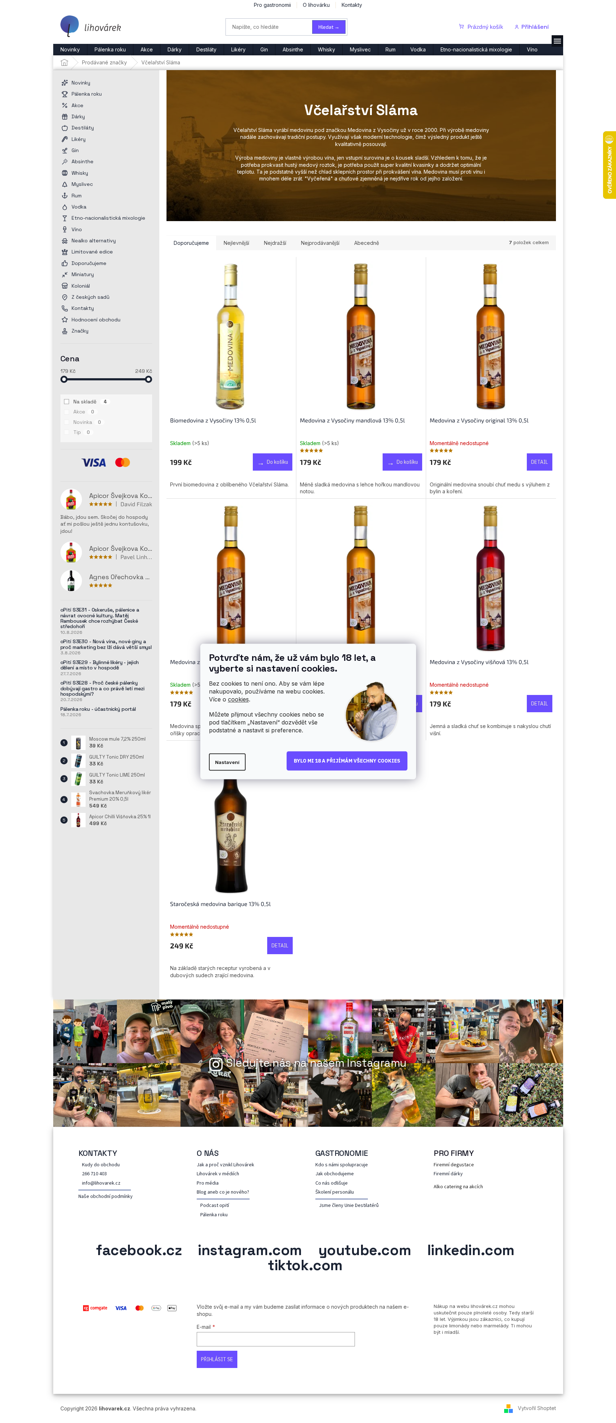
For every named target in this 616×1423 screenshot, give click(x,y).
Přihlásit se (217, 1359)
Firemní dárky (448, 1174)
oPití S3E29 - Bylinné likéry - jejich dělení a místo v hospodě (99, 665)
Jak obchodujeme (334, 1174)
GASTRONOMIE (341, 1153)
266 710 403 (94, 1174)
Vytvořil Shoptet (537, 1408)
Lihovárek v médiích (218, 1174)
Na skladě (90, 401)
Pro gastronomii (272, 5)
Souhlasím (347, 761)
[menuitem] (70, 49)
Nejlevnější (236, 243)
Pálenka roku (214, 1215)
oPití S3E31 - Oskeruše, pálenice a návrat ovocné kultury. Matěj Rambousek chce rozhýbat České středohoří (99, 618)
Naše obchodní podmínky (105, 1196)
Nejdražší (275, 243)
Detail (539, 462)
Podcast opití (214, 1205)
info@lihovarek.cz (101, 1183)
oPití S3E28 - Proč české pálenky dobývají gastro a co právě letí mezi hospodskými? (102, 688)
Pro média (208, 1183)
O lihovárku (316, 5)
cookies (238, 699)
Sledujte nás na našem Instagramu (316, 1063)
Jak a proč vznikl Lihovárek (225, 1165)
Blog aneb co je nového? (223, 1192)
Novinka (87, 422)
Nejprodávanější (320, 243)
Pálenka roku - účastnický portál (98, 709)
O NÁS (208, 1153)
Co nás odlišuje (331, 1183)
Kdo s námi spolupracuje (341, 1165)
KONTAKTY (97, 1153)
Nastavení (227, 762)
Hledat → (328, 27)
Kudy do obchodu (101, 1165)
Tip (81, 432)
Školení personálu (334, 1192)
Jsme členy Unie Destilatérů (349, 1205)
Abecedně (366, 243)
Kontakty (352, 5)
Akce (83, 411)
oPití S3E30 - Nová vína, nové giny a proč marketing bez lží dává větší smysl (106, 644)
